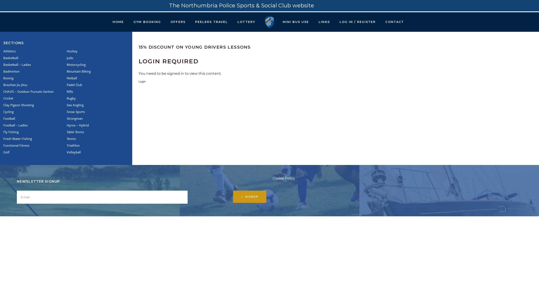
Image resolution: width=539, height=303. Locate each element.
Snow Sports (76, 112)
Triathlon (73, 145)
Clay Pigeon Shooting (18, 105)
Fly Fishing (11, 132)
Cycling (8, 112)
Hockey (72, 51)
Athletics (9, 51)
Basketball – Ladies (17, 64)
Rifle (70, 91)
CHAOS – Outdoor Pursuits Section (28, 91)
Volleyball (74, 152)
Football (9, 118)
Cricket (8, 98)
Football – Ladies (15, 125)
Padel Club (74, 85)
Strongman (75, 118)
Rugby (71, 98)
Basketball (10, 58)
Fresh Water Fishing (17, 139)
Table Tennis (75, 132)
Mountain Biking (79, 71)
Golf (6, 152)
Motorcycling (76, 64)
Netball (72, 78)
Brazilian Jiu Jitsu (15, 85)
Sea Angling (75, 105)
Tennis (71, 139)
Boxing (8, 78)
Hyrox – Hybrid (78, 125)
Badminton (11, 71)
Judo (70, 58)
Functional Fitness (16, 145)
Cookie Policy (284, 178)
